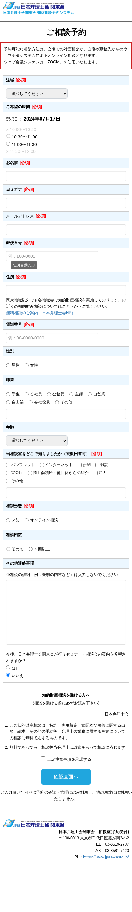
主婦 (79, 394)
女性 (34, 365)
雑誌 (104, 464)
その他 (66, 402)
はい (18, 668)
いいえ (18, 675)
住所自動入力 (24, 265)
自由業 (18, 402)
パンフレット (23, 464)
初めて (18, 549)
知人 (103, 472)
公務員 (58, 394)
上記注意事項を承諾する (69, 759)
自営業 (99, 394)
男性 (16, 365)
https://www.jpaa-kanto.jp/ (106, 857)
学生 (16, 394)
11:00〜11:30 (24, 144)
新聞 (87, 464)
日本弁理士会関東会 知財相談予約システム (38, 12)
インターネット (59, 464)
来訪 (16, 520)
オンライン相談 (44, 520)
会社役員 (42, 402)
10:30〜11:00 (24, 136)
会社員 (36, 394)
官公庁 (17, 472)
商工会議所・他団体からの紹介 (61, 472)
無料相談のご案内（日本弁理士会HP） (41, 313)
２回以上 (42, 549)
